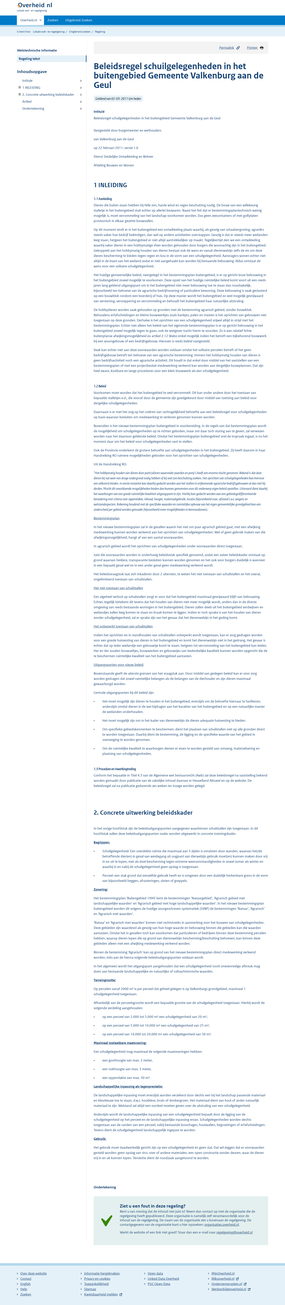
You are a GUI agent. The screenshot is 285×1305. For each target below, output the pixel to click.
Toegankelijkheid (96, 1284)
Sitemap (90, 1289)
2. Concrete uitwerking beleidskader (45, 94)
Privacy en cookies (97, 1279)
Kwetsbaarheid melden (101, 1294)
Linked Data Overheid (163, 1279)
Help (23, 1289)
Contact (25, 1279)
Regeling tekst (29, 59)
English (25, 1284)
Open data (155, 1273)
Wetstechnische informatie (37, 50)
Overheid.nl (28, 21)
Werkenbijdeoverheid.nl (229, 1289)
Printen (252, 48)
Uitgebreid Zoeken (78, 20)
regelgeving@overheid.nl (234, 1232)
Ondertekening (33, 108)
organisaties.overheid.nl (221, 1224)
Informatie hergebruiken (102, 1273)
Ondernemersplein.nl (227, 1284)
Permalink (226, 48)
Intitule (27, 80)
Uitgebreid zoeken (80, 31)
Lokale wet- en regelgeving (49, 31)
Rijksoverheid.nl (223, 1279)
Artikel (27, 101)
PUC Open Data (159, 1284)
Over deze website (33, 1273)
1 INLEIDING (28, 87)
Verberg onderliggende (20, 87)
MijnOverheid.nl (223, 1273)
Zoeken (53, 20)
